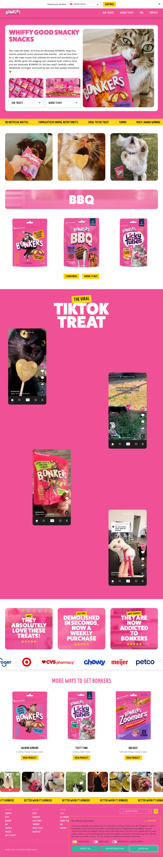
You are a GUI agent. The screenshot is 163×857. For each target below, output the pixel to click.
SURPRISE (8, 828)
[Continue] (156, 811)
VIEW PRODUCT (30, 758)
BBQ (6, 824)
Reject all (85, 849)
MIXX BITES (36, 832)
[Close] (159, 4)
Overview (151, 821)
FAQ (141, 13)
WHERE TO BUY (126, 13)
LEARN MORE (71, 276)
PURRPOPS (36, 817)
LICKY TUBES (37, 821)
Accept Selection (115, 849)
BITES (7, 817)
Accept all (143, 849)
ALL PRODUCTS (65, 817)
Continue (109, 4)
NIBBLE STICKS (38, 828)
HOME (62, 814)
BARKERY (8, 821)
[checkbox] (80, 841)
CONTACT (154, 13)
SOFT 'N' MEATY (10, 836)
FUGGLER (8, 832)
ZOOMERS (8, 814)
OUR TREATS (108, 13)
